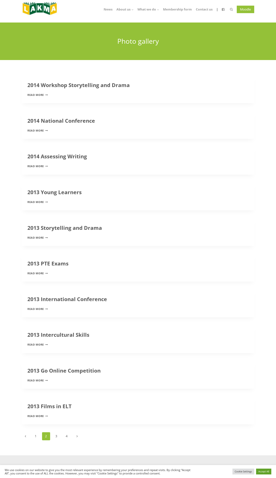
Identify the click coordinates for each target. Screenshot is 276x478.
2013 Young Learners (54, 192)
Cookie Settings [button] (243, 471)
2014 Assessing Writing (57, 156)
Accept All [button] (263, 471)
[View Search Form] (231, 9)
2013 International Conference (67, 299)
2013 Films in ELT (49, 406)
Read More (37, 95)
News (108, 9)
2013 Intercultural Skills (58, 334)
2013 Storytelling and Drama (64, 227)
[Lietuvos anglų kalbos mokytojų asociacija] (40, 9)
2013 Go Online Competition (64, 370)
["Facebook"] (223, 9)
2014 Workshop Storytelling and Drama (78, 85)
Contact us (204, 9)
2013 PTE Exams (48, 263)
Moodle (245, 9)
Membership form (177, 9)
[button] (132, 9)
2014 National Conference (61, 120)
